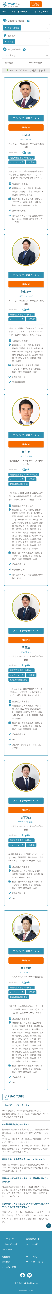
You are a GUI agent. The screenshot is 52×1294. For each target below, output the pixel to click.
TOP (4, 11)
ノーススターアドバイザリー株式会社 (26, 976)
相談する (26, 127)
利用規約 (6, 1262)
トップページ (8, 1239)
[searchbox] (22, 26)
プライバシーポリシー (35, 1262)
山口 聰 (26, 134)
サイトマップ (32, 1256)
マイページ (7, 1249)
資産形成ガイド (33, 1239)
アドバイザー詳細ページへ (26, 118)
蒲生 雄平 (26, 291)
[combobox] (26, 28)
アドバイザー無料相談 (36, 4)
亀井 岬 (26, 451)
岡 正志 (26, 647)
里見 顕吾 (26, 968)
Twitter (29, 1275)
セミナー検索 (32, 1244)
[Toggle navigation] (47, 4)
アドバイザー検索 (19, 11)
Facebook (22, 1275)
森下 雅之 (26, 817)
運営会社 (6, 1256)
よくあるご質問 (9, 1267)
